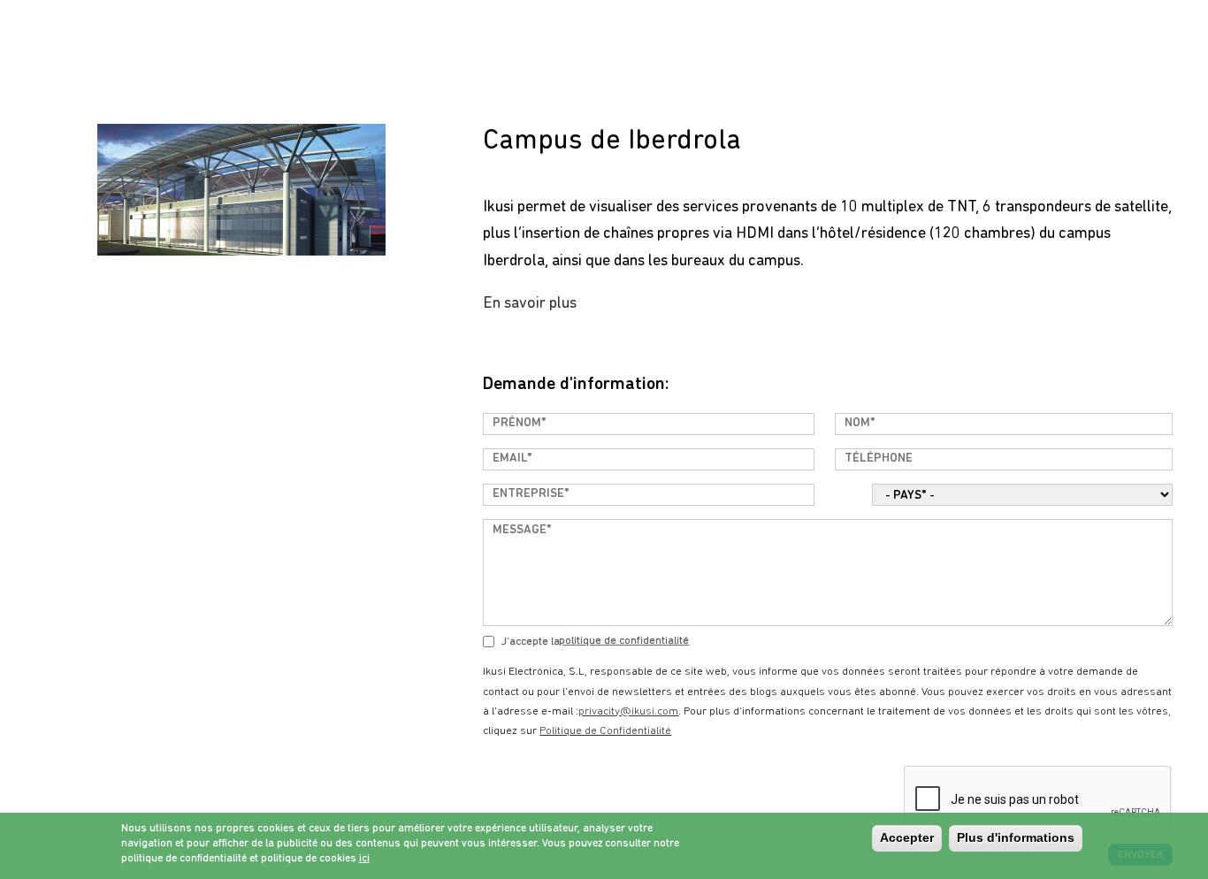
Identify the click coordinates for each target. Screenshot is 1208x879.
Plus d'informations (1015, 837)
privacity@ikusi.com (628, 711)
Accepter (907, 837)
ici (364, 857)
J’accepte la (530, 641)
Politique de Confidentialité (624, 640)
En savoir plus (530, 304)
